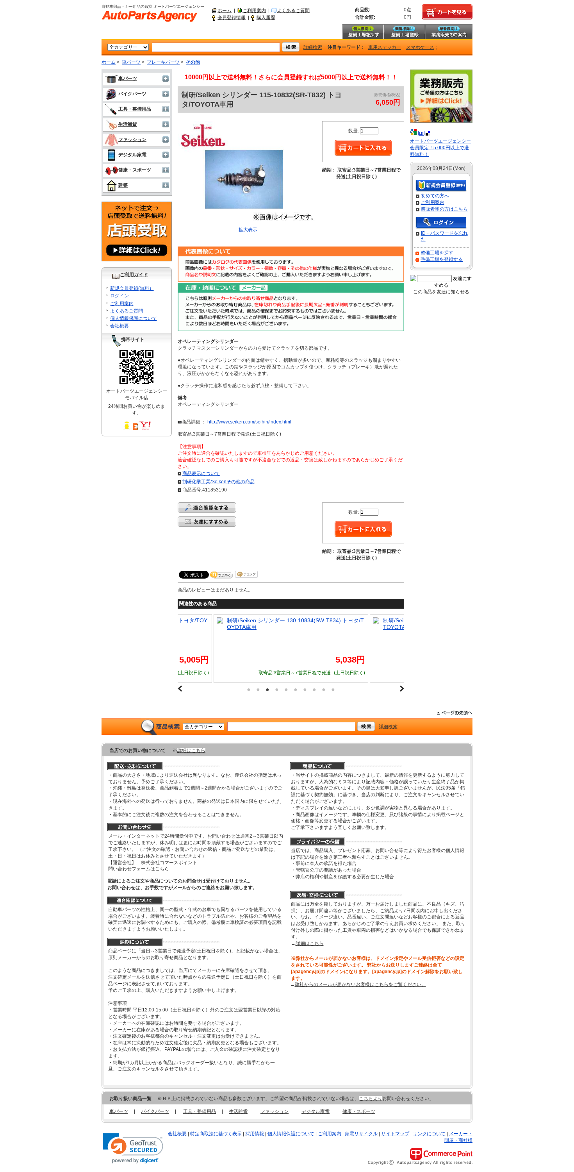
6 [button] (295, 689)
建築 (123, 185)
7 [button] (305, 689)
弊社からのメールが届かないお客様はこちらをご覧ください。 (360, 984)
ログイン (119, 295)
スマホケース (420, 47)
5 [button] (286, 689)
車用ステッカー (384, 47)
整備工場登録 (404, 31)
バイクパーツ (132, 93)
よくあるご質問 (293, 10)
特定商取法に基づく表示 (216, 1133)
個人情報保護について (133, 318)
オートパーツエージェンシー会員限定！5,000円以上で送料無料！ (440, 147)
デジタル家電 (132, 154)
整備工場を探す (362, 31)
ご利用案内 (254, 10)
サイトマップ (395, 1133)
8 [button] (314, 689)
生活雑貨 (127, 124)
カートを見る (447, 12)
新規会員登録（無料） (441, 186)
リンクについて (429, 1133)
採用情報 (254, 1133)
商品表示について (201, 473)
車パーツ (131, 62)
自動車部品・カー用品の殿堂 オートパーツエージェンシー (150, 16)
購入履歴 (266, 17)
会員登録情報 (231, 17)
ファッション (132, 139)
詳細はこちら (191, 750)
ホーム (224, 10)
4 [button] (277, 689)
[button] (133, 1148)
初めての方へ (435, 195)
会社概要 (119, 326)
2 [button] (258, 689)
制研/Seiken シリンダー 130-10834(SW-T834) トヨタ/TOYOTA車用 (295, 623)
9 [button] (324, 689)
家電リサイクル (361, 1133)
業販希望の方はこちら (444, 209)
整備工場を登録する (442, 259)
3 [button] (267, 689)
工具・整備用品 (134, 109)
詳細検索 (312, 47)
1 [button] (249, 689)
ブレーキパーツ (163, 62)
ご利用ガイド (134, 274)
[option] (291, 648)
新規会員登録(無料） (132, 288)
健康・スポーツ (134, 170)
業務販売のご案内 (448, 31)
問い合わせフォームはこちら (138, 869)
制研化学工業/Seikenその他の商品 (218, 481)
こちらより (370, 1098)
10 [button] (333, 689)
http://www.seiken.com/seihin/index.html (249, 422)
